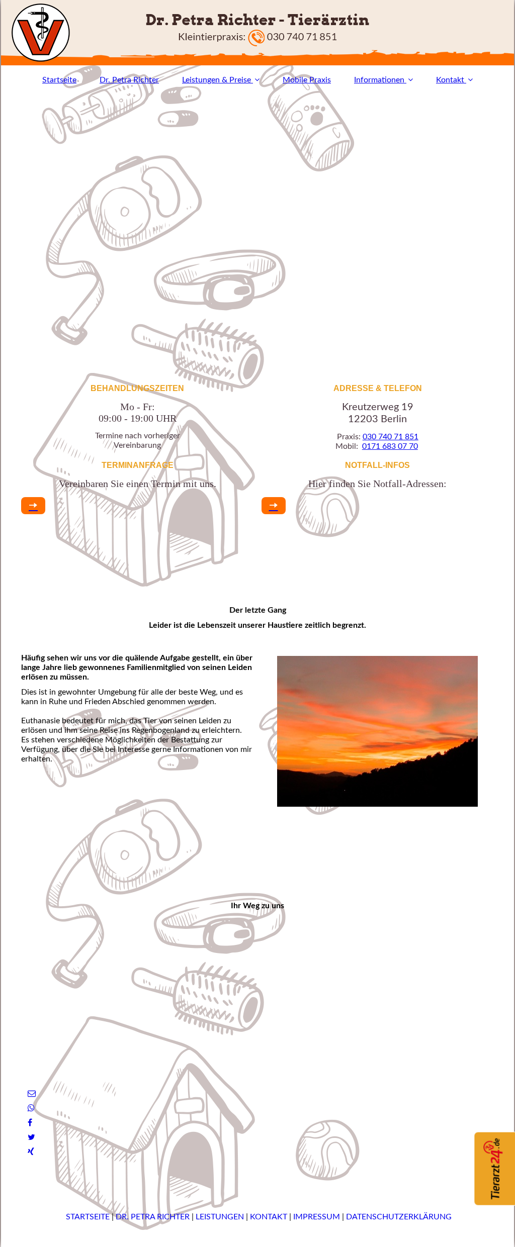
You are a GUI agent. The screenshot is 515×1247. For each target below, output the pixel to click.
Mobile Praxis (307, 80)
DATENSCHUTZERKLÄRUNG (399, 1217)
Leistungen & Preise (216, 80)
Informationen (379, 80)
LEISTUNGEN (221, 1217)
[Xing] (30, 1152)
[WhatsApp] (30, 1108)
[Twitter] (30, 1137)
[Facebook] (29, 1123)
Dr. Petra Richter (129, 80)
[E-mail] (31, 1094)
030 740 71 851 (390, 437)
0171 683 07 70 (390, 446)
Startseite (59, 80)
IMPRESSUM (317, 1217)
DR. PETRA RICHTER (153, 1217)
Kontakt (450, 80)
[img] (257, 32)
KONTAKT (268, 1217)
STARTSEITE (87, 1217)
